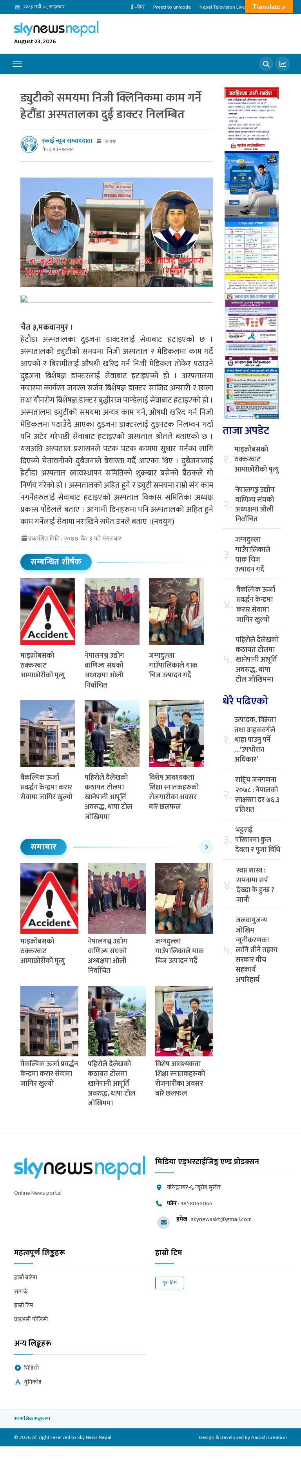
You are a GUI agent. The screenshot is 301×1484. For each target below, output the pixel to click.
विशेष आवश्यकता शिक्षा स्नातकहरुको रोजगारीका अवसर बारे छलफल (174, 792)
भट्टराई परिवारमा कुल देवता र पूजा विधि (257, 840)
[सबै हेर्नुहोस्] (206, 847)
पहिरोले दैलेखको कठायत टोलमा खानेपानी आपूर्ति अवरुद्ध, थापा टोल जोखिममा (108, 797)
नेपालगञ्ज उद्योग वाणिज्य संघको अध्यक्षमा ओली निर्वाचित (104, 670)
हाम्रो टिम (23, 1305)
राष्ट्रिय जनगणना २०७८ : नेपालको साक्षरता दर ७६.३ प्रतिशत (257, 795)
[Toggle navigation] (17, 64)
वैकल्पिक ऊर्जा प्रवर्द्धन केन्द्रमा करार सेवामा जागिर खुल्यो (46, 787)
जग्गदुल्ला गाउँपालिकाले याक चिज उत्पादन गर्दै (173, 665)
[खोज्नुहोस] (266, 63)
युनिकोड (33, 1382)
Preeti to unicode (172, 7)
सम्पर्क (21, 1292)
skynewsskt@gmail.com (221, 1219)
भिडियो (31, 1368)
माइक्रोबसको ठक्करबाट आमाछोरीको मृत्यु (42, 665)
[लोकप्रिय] (282, 63)
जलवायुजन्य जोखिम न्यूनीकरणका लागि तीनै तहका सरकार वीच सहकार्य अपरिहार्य (256, 950)
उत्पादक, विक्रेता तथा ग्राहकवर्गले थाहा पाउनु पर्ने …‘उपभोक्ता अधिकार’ (255, 740)
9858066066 (196, 1203)
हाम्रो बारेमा (25, 1278)
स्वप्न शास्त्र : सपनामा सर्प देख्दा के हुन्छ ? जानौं (255, 885)
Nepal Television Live (222, 7)
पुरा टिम (170, 1282)
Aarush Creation (269, 1437)
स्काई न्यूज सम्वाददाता (67, 141)
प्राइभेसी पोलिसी (31, 1319)
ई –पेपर (138, 7)
